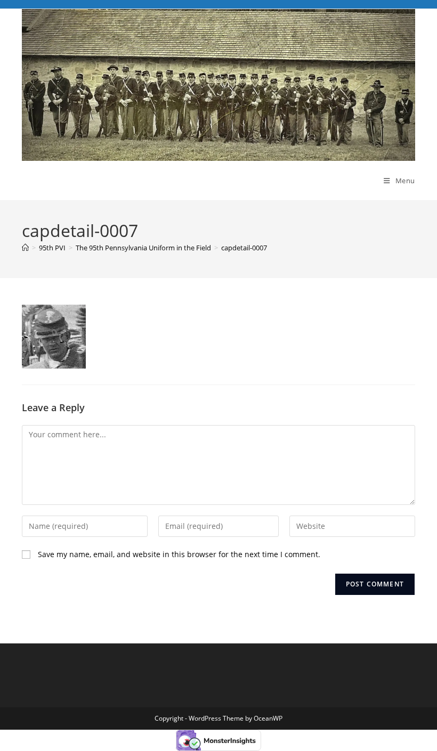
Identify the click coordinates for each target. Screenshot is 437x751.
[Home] (25, 247)
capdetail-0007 (244, 247)
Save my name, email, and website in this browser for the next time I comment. (179, 554)
